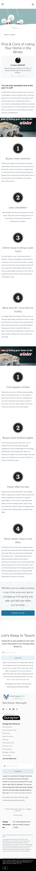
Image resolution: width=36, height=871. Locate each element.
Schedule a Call (7, 746)
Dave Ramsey (8, 256)
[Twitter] (6, 709)
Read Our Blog (7, 749)
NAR (12, 277)
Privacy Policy (18, 815)
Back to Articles (9, 35)
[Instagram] (17, 709)
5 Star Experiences (8, 743)
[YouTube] (13, 709)
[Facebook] (3, 709)
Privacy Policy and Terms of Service (18, 679)
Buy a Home (6, 733)
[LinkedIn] (10, 709)
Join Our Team (7, 755)
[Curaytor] (11, 719)
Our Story (5, 740)
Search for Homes (8, 736)
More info (19, 863)
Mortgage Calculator (9, 752)
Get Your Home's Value (10, 730)
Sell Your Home (7, 727)
